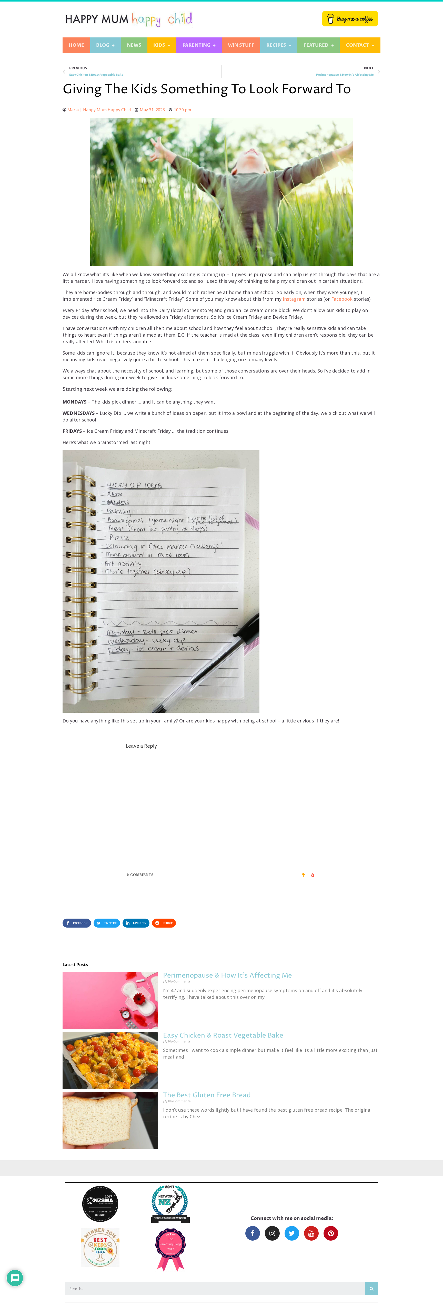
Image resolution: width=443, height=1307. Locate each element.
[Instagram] (272, 1233)
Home (76, 45)
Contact (357, 45)
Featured (316, 45)
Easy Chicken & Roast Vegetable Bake (223, 1035)
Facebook (342, 299)
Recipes (276, 45)
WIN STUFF (241, 45)
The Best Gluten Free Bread (207, 1095)
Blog (102, 45)
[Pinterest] (331, 1233)
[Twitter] (292, 1233)
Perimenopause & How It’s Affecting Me (227, 975)
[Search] (371, 1288)
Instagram (295, 299)
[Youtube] (311, 1233)
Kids (159, 45)
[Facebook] (252, 1233)
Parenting (196, 45)
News (134, 45)
